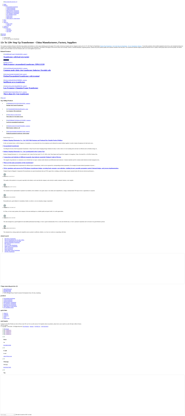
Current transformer (10, 9)
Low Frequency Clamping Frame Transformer (20, 88)
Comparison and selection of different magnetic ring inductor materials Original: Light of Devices (32, 157)
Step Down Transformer (10, 238)
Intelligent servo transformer (12, 12)
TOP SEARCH (44, 326)
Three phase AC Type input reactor (14, 116)
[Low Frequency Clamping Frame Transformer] (15, 86)
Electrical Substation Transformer (12, 242)
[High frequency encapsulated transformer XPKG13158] (7, 62)
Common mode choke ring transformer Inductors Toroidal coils (27, 70)
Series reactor (9, 16)
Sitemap (32, 326)
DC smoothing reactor (11, 14)
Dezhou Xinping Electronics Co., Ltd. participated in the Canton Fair (24, 151)
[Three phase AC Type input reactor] (13, 114)
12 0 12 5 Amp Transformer (11, 245)
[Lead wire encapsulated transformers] (18, 120)
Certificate (8, 25)
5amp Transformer (9, 249)
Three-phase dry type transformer (16, 94)
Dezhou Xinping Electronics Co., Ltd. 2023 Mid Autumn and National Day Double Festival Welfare (32, 140)
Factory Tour (9, 23)
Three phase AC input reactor (13, 18)
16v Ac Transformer (132, 46)
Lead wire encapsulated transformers (15, 122)
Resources (5, 27)
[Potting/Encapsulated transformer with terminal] (15, 74)
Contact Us (6, 26)
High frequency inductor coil (13, 127)
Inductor (140, 46)
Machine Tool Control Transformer (14, 105)
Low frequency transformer (12, 13)
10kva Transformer (9, 247)
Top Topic (8, 31)
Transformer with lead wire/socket (16, 57)
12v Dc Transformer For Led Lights (13, 241)
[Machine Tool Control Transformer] (18, 103)
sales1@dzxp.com (7, 289)
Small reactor (9, 17)
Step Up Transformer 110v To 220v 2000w (14, 240)
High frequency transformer (12, 10)
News (4, 19)
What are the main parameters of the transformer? (18, 162)
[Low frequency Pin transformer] (17, 109)
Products (5, 5)
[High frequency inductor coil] (18, 126)
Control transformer (10, 8)
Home (4, 4)
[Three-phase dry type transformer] (15, 92)
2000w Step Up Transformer (11, 246)
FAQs (4, 21)
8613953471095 (7, 291)
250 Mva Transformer (10, 251)
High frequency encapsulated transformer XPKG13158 (23, 64)
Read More (6, 60)
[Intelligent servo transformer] (15, 80)
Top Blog (8, 28)
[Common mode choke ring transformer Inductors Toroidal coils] (15, 68)
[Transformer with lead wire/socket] (15, 54)
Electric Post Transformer (106, 46)
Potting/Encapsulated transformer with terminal (21, 76)
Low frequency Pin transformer (13, 111)
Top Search (9, 30)
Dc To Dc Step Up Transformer (120, 46)
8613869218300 (7, 290)
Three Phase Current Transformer (12, 250)
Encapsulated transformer (12, 6)
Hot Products (26, 326)
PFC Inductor (8, 243)
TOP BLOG (37, 326)
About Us (5, 22)
